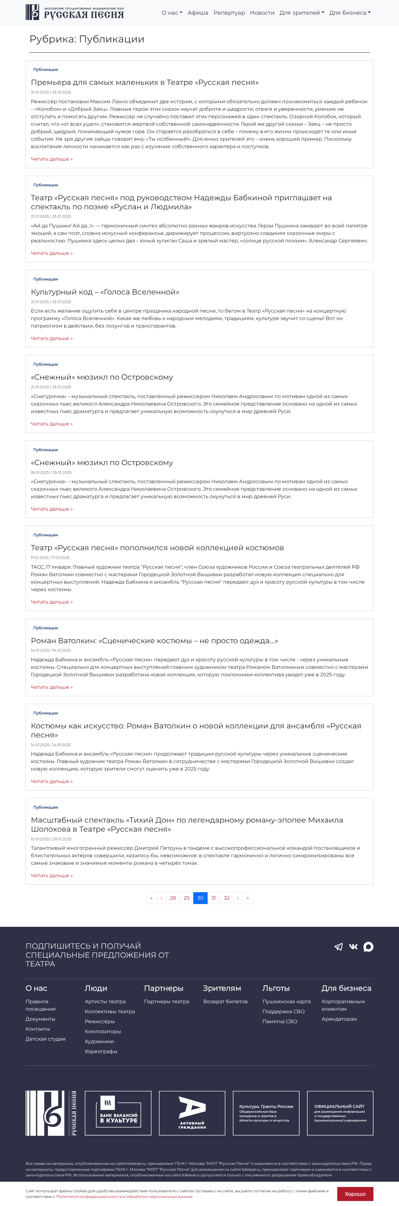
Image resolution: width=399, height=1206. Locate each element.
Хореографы (101, 1051)
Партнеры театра (166, 1001)
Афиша (198, 12)
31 (215, 898)
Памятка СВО (279, 1021)
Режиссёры (100, 1021)
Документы (40, 1019)
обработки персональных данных (159, 1196)
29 (188, 898)
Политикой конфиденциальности (89, 1196)
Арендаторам (339, 1019)
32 (228, 898)
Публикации (45, 69)
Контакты (38, 1029)
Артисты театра (105, 1001)
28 (175, 898)
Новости (262, 12)
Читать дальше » (52, 159)
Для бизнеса (348, 12)
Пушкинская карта (286, 1001)
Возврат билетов (225, 1001)
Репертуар (229, 12)
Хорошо (355, 1194)
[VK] (353, 947)
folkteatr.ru (136, 1163)
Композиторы (103, 1031)
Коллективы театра (110, 1011)
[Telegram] (339, 947)
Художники (99, 1041)
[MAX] (368, 947)
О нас (170, 12)
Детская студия (46, 1039)
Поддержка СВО (283, 1011)
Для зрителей (300, 12)
